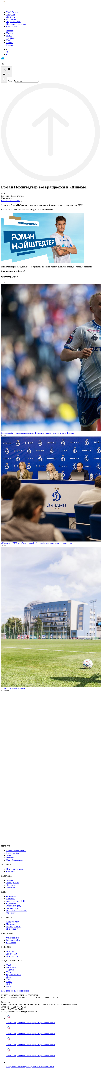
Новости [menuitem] (10, 951)
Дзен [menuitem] (8, 977)
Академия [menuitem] (10, 887)
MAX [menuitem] (8, 986)
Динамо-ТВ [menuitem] (11, 954)
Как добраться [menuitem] (12, 922)
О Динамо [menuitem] (11, 896)
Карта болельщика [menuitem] (14, 860)
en (7, 52)
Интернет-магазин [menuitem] (14, 869)
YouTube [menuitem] (10, 965)
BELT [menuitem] (9, 984)
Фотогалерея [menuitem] (12, 956)
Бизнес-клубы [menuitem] (12, 853)
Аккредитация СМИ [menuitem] (15, 901)
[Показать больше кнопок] (21, 201)
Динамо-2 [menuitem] (10, 885)
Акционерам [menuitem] (12, 908)
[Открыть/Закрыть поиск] (6, 69)
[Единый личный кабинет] (3, 65)
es (7, 54)
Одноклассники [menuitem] (13, 974)
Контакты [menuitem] (10, 899)
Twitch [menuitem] (9, 979)
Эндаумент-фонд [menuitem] (13, 906)
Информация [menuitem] (12, 929)
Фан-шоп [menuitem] (10, 871)
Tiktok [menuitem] (9, 972)
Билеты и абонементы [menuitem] (16, 851)
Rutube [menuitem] (9, 981)
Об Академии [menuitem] (12, 938)
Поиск (11, 81)
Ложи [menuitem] (8, 855)
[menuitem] (53, 12)
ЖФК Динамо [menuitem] (12, 883)
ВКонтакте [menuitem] (11, 967)
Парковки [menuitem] (10, 858)
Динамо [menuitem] (9, 880)
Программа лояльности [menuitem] (16, 910)
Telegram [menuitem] (10, 970)
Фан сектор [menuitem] (11, 913)
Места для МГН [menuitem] (13, 926)
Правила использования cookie (15, 991)
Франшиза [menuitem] (11, 903)
